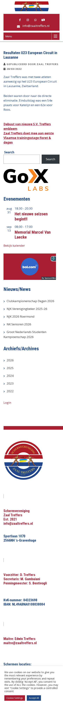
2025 (10, 368)
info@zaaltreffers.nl (36, 26)
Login (7, 403)
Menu (8, 36)
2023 (10, 383)
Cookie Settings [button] (14, 698)
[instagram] (27, 20)
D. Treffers (27, 575)
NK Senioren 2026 (19, 324)
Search (50, 159)
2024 (10, 376)
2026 (10, 360)
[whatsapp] (35, 20)
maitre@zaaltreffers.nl (20, 643)
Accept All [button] (34, 698)
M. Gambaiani (30, 579)
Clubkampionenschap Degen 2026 (30, 301)
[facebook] (19, 20)
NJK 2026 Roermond (20, 316)
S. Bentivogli (38, 583)
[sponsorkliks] (43, 20)
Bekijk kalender (14, 245)
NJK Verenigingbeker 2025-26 (27, 309)
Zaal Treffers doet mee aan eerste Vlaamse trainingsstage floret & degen (29, 137)
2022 (10, 391)
